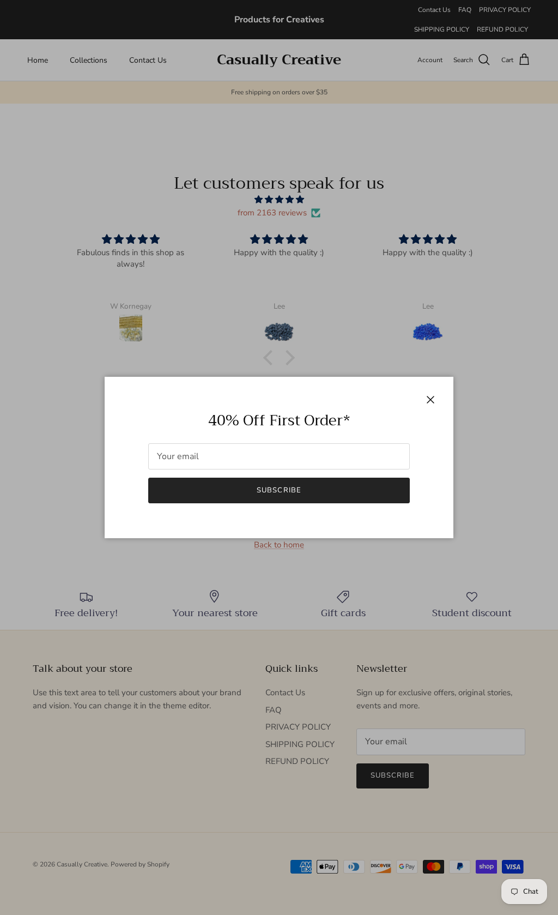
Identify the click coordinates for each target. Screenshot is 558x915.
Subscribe (279, 490)
